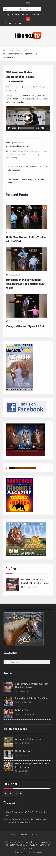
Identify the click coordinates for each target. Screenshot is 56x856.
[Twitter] (10, 23)
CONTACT (24, 834)
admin (26, 87)
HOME (14, 834)
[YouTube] (20, 23)
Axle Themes (36, 852)
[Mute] (42, 128)
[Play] (9, 128)
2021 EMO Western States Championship (26, 151)
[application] (28, 118)
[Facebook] (5, 23)
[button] (28, 118)
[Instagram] (15, 23)
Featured (13, 90)
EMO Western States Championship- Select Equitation (26, 181)
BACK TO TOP (38, 834)
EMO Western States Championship (24, 154)
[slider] (26, 128)
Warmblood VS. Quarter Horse (29, 739)
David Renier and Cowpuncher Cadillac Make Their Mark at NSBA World (25, 284)
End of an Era (21, 710)
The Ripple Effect (23, 751)
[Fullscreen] (47, 128)
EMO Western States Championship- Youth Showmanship (27, 168)
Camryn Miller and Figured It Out (25, 326)
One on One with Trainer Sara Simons (32, 698)
